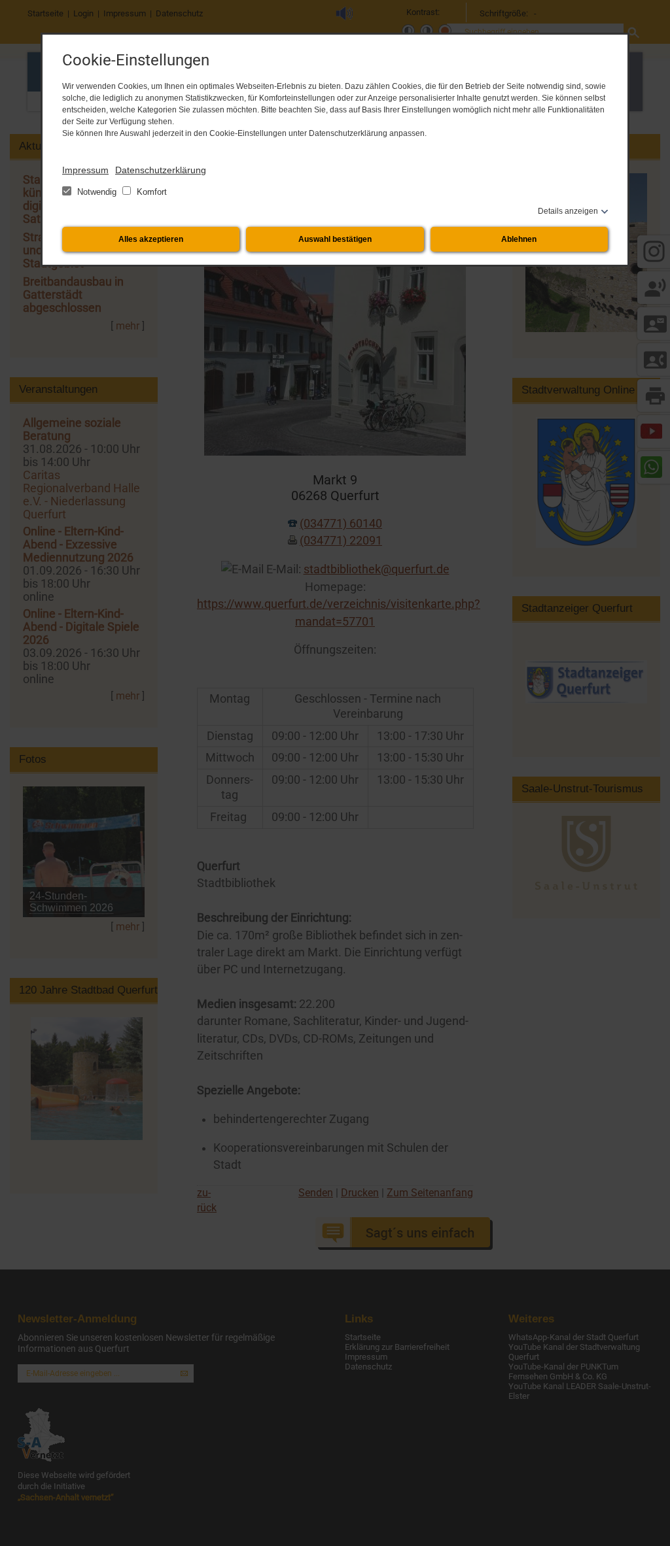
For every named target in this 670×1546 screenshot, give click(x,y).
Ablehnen (519, 239)
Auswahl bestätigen (335, 239)
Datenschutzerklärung (160, 170)
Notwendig (97, 192)
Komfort (150, 192)
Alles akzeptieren (150, 239)
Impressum (85, 170)
